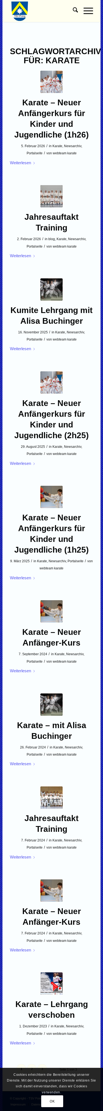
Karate (57, 146)
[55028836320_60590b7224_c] (51, 196)
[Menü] (85, 11)
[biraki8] (51, 797)
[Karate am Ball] (51, 497)
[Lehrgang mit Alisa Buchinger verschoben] (51, 983)
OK (52, 1101)
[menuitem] (72, 11)
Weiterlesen (20, 162)
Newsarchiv (72, 146)
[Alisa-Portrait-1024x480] (51, 289)
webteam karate (65, 153)
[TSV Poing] (43, 11)
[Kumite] (51, 82)
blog (51, 239)
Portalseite (35, 153)
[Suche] (72, 11)
